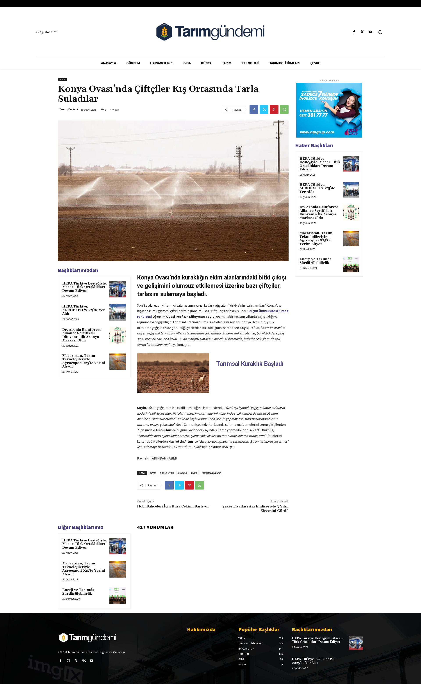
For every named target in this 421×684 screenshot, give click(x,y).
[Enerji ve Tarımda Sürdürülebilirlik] (117, 595)
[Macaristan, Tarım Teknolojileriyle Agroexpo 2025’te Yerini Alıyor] (117, 361)
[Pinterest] (274, 109)
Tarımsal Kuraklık (210, 472)
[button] (380, 32)
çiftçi (152, 472)
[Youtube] (370, 32)
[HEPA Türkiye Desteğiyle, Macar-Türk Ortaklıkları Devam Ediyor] (117, 289)
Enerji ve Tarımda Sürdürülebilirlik (78, 592)
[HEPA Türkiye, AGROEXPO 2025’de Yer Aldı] (117, 312)
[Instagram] (68, 660)
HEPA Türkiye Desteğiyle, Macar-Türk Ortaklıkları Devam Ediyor (84, 287)
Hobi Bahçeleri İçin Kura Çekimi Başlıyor (173, 506)
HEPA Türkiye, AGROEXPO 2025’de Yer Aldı (83, 310)
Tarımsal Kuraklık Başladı (250, 363)
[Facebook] (354, 32)
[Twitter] (362, 32)
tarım (194, 472)
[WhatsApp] (284, 109)
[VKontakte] (84, 660)
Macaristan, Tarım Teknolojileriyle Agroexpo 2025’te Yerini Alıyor (83, 361)
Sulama (182, 472)
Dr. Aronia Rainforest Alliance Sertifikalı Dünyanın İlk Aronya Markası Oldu (81, 335)
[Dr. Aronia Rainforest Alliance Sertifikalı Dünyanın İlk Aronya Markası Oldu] (117, 335)
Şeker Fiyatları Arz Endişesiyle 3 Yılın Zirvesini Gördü (255, 508)
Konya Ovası (167, 472)
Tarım (62, 79)
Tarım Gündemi (68, 109)
